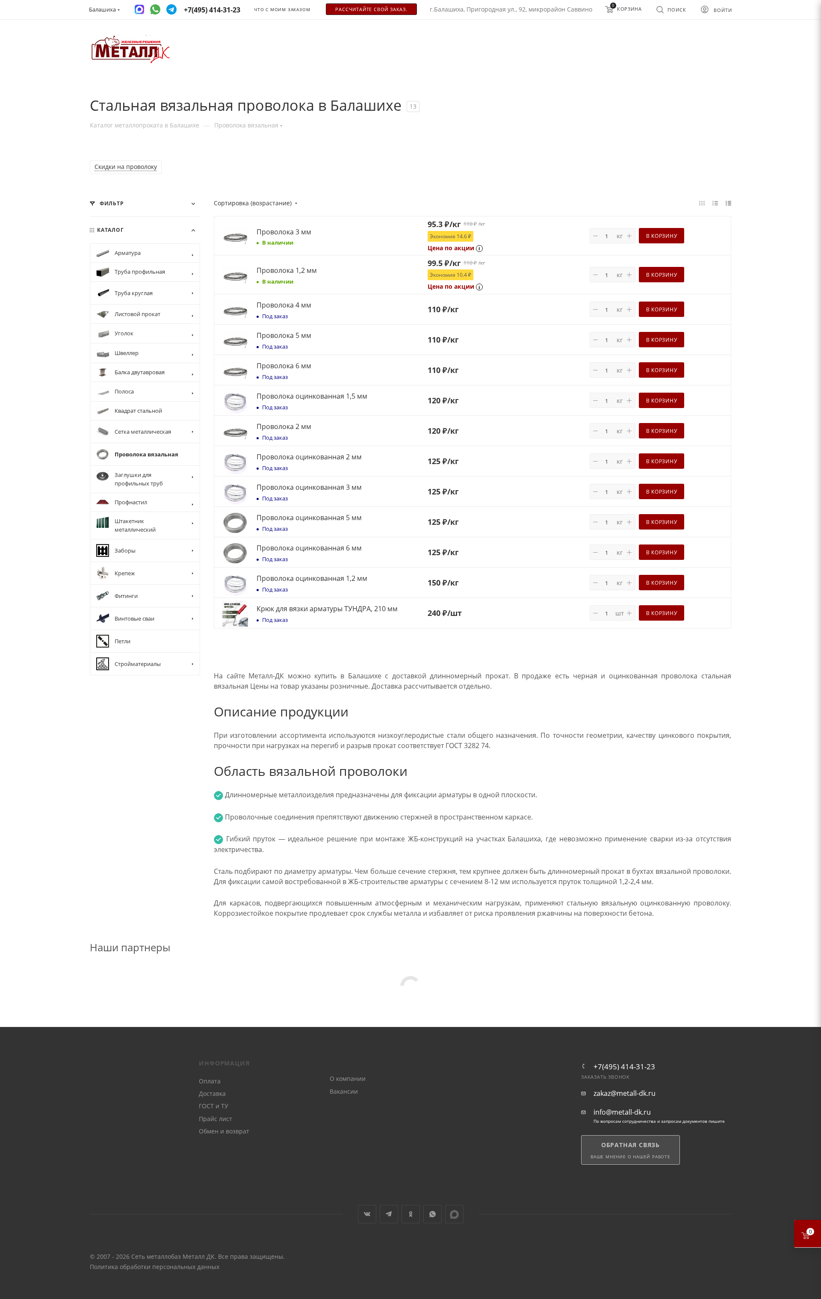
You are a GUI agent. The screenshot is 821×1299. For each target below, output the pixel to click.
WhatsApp (432, 1214)
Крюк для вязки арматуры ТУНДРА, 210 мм (327, 608)
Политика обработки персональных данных (154, 1267)
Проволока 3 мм (284, 232)
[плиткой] (702, 203)
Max (454, 1214)
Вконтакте (367, 1214)
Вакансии (344, 1091)
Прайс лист (215, 1119)
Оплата (210, 1081)
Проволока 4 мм (284, 305)
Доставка (212, 1093)
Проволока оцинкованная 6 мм (309, 548)
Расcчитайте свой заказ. (371, 9)
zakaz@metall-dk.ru (625, 1093)
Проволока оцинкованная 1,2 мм (312, 578)
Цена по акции (451, 248)
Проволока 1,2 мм (287, 270)
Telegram (389, 1214)
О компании (348, 1078)
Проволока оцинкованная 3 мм (309, 487)
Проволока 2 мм (284, 426)
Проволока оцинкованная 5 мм (309, 517)
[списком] (715, 203)
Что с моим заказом (282, 9)
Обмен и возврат (224, 1131)
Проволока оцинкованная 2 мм (309, 457)
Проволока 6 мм (284, 365)
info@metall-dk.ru (622, 1112)
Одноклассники (411, 1214)
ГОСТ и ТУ (213, 1106)
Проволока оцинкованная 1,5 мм (312, 396)
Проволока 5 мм (284, 335)
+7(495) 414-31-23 (624, 1066)
